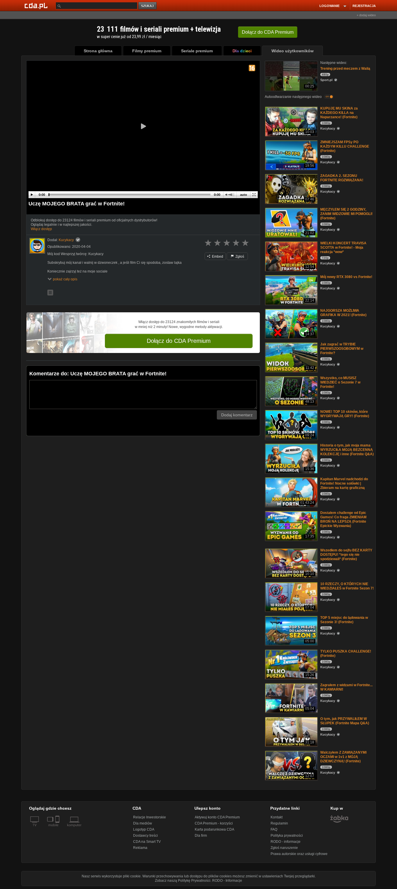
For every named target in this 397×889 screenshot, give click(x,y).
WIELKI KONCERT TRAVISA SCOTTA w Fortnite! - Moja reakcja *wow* (343, 247)
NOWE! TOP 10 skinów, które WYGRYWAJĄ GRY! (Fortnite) (344, 414)
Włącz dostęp (41, 229)
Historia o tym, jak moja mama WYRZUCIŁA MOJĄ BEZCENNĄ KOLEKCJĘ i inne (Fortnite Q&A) (347, 449)
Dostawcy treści (145, 836)
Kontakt (276, 817)
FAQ (274, 829)
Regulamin (279, 823)
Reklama (140, 848)
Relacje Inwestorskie (149, 817)
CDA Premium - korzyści (214, 823)
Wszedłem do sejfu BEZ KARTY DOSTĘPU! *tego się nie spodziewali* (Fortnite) (346, 554)
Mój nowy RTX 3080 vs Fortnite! (346, 277)
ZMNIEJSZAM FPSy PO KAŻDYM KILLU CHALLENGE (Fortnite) (344, 146)
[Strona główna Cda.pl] (37, 5)
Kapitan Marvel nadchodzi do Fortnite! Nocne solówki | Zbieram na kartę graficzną (344, 483)
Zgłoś (239, 256)
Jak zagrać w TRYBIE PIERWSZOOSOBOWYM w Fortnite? (341, 348)
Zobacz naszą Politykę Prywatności (182, 881)
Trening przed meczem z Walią (345, 69)
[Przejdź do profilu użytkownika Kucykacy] (37, 246)
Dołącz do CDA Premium (179, 341)
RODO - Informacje (227, 881)
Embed (217, 256)
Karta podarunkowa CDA (214, 829)
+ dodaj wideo (366, 15)
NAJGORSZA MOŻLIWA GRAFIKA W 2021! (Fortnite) (343, 313)
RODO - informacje (286, 842)
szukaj (148, 6)
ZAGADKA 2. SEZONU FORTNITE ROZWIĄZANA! (341, 178)
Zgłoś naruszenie (284, 848)
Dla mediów (142, 823)
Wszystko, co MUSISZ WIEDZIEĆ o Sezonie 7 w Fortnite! (340, 382)
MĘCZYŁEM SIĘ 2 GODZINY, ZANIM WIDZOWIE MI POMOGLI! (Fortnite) (346, 213)
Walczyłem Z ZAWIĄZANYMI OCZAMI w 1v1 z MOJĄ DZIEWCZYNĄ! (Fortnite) (343, 756)
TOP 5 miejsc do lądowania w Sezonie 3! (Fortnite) (344, 620)
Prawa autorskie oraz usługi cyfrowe (299, 854)
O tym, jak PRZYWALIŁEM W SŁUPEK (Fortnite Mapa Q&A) (344, 721)
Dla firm (201, 836)
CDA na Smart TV (147, 842)
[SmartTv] (58, 829)
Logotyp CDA (143, 829)
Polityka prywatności (287, 836)
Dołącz (268, 32)
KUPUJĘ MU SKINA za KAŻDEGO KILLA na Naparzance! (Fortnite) (339, 112)
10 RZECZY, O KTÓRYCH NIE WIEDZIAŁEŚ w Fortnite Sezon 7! (347, 586)
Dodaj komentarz (237, 415)
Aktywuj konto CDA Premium (217, 817)
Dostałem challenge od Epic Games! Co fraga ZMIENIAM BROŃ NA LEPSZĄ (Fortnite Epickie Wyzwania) (343, 519)
